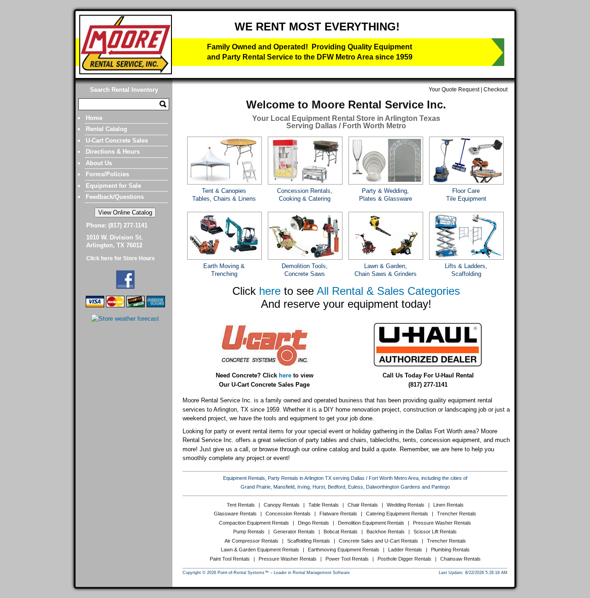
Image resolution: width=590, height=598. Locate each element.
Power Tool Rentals (347, 559)
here (270, 291)
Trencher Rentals (456, 513)
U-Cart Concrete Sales (117, 140)
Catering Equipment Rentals (397, 513)
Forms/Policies (107, 174)
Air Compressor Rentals (251, 541)
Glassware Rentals (235, 513)
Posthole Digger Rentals (404, 559)
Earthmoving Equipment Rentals (343, 549)
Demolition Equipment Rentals (371, 523)
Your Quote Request (454, 89)
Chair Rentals (363, 505)
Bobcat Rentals (341, 531)
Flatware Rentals (338, 513)
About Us (99, 163)
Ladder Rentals (405, 549)
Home (94, 117)
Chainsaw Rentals (460, 559)
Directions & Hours (113, 151)
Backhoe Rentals (385, 531)
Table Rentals (323, 505)
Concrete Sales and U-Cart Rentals (378, 541)
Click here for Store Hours (120, 258)
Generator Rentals (294, 531)
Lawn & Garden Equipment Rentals (260, 549)
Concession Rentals (288, 513)
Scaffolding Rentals (308, 541)
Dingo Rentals (313, 523)
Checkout (495, 89)
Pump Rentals (249, 531)
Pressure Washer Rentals (442, 523)
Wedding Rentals (406, 505)
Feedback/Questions (115, 196)
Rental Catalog (106, 129)
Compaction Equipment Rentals (254, 523)
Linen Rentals (448, 505)
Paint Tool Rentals (230, 559)
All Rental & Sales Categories (388, 291)
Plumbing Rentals (450, 549)
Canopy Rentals (282, 505)
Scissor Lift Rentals (435, 531)
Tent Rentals (241, 505)
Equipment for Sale (113, 185)
